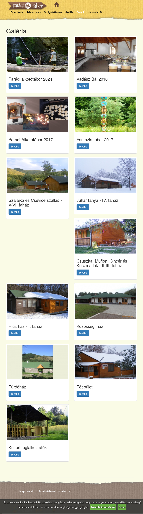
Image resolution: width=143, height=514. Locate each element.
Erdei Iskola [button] (16, 12)
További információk (103, 507)
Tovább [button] (15, 86)
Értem (121, 507)
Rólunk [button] (80, 12)
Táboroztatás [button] (34, 12)
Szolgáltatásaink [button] (53, 12)
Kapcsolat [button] (93, 12)
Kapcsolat (26, 491)
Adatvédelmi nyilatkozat (54, 491)
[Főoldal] (55, 6)
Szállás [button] (69, 12)
